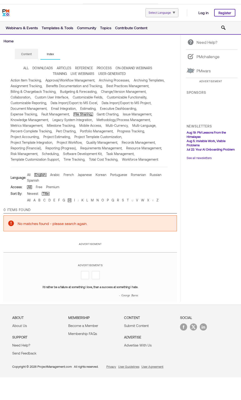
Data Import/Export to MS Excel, (74, 103)
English (40, 175)
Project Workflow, (69, 142)
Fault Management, (55, 114)
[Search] (223, 27)
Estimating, (88, 108)
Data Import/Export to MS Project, (126, 103)
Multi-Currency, (117, 125)
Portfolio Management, (96, 131)
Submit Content (136, 325)
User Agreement (152, 366)
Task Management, (120, 154)
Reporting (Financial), (26, 148)
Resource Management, (144, 148)
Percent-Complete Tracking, (31, 131)
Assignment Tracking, (26, 86)
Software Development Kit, (82, 154)
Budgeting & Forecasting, (78, 92)
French (69, 175)
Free (39, 187)
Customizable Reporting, (29, 103)
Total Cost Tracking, (103, 159)
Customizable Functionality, (127, 97)
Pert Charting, (66, 131)
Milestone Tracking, (61, 125)
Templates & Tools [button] (57, 27)
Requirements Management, (101, 148)
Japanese (85, 175)
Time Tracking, (74, 159)
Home (9, 41)
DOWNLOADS (42, 68)
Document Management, (29, 108)
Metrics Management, (27, 125)
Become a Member (83, 325)
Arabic (55, 175)
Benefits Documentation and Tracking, (74, 86)
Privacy (111, 366)
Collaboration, (21, 97)
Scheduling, (50, 154)
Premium (52, 187)
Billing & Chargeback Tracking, (33, 92)
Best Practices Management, (127, 86)
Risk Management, (24, 154)
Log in (203, 12)
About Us (19, 325)
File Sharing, (83, 114)
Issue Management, (137, 114)
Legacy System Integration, (72, 120)
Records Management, (139, 142)
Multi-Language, (144, 125)
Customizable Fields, (88, 97)
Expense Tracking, (24, 114)
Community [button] (86, 27)
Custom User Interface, (52, 97)
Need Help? (21, 345)
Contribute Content (131, 27)
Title (46, 194)
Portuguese (118, 175)
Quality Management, (102, 142)
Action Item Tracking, (26, 80)
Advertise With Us (138, 345)
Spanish (33, 180)
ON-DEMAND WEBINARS (134, 68)
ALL (26, 68)
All (29, 175)
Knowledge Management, (30, 120)
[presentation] (26, 54)
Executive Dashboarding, (118, 108)
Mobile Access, (90, 125)
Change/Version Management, (123, 92)
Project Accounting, (25, 137)
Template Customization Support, (35, 159)
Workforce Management (140, 159)
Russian (155, 175)
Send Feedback (24, 353)
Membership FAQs (82, 333)
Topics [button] (105, 27)
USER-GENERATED (112, 74)
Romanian (138, 175)
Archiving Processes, (114, 80)
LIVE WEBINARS (82, 74)
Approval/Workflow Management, (70, 80)
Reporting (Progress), (60, 148)
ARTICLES (64, 68)
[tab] (26, 54)
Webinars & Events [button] (22, 27)
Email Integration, (63, 108)
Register (224, 13)
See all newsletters (199, 158)
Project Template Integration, (32, 142)
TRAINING (60, 74)
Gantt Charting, (108, 114)
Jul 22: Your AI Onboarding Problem (211, 149)
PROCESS (104, 68)
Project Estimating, (57, 137)
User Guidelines (128, 366)
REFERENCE (84, 68)
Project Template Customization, (98, 137)
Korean (101, 175)
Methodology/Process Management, (123, 120)
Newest (32, 194)
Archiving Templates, (149, 80)
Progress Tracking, (131, 131)
